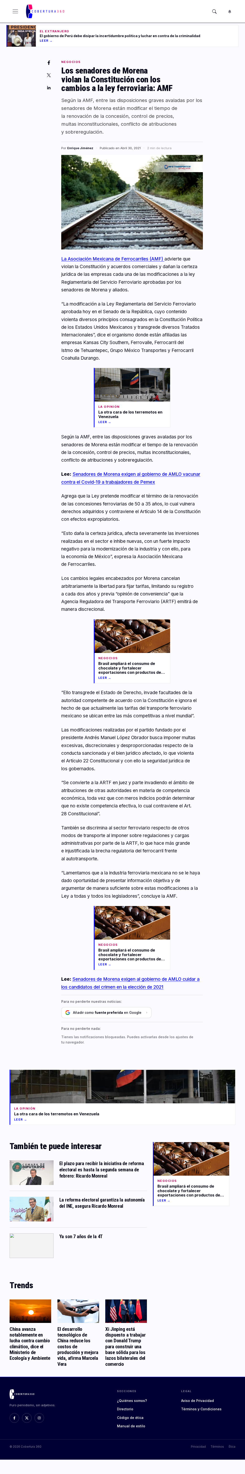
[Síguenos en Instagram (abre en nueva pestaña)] (39, 1418)
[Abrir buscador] (214, 11)
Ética (232, 1446)
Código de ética (130, 1418)
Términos (217, 1446)
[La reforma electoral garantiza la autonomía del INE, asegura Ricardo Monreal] (32, 1209)
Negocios (71, 62)
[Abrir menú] (15, 11)
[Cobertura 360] (46, 11)
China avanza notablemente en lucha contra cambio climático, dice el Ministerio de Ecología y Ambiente (30, 1343)
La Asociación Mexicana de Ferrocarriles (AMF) (112, 259)
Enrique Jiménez (80, 148)
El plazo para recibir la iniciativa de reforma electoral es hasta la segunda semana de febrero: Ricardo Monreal (101, 1170)
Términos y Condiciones (201, 1409)
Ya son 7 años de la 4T (81, 1236)
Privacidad (198, 1446)
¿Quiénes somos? (132, 1401)
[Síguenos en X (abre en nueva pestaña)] (27, 1418)
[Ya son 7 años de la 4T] (32, 1245)
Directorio (125, 1409)
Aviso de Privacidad (197, 1401)
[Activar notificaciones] (229, 11)
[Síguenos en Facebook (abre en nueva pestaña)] (14, 1418)
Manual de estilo (131, 1426)
